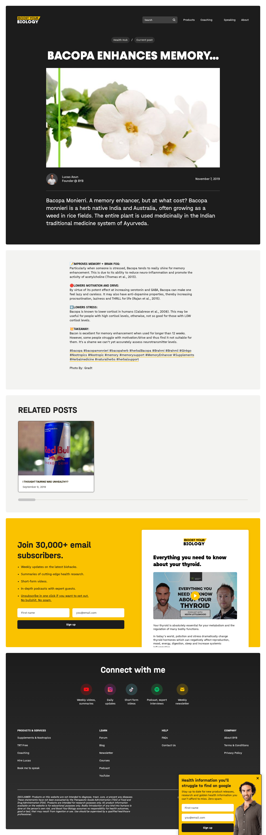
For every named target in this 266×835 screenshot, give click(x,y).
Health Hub (120, 40)
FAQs (165, 737)
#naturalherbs (105, 359)
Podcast (104, 768)
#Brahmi (158, 351)
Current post (144, 40)
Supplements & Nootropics (34, 737)
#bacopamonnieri (96, 351)
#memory (112, 355)
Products (189, 20)
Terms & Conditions (236, 745)
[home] (29, 19)
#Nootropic (96, 355)
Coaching (206, 20)
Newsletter (106, 753)
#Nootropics (79, 355)
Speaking (229, 20)
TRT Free (22, 745)
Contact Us (169, 745)
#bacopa (76, 351)
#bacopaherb (119, 351)
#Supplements (183, 355)
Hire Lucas (24, 760)
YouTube (104, 775)
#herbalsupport (127, 359)
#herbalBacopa (140, 351)
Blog (102, 745)
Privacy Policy (233, 753)
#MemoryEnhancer (159, 355)
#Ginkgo (185, 351)
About (245, 20)
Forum (103, 737)
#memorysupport (132, 355)
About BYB (230, 737)
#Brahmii (172, 351)
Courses (104, 760)
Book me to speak (28, 768)
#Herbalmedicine (82, 359)
